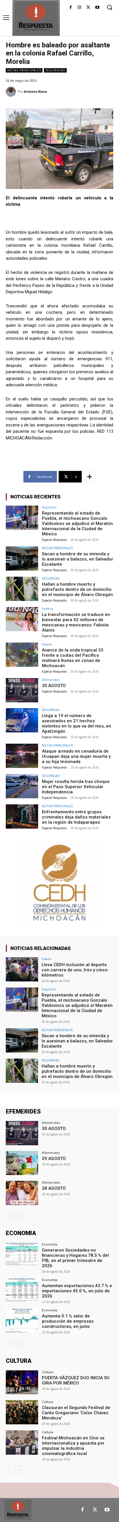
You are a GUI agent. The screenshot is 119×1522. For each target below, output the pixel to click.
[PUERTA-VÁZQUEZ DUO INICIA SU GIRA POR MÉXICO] (22, 1382)
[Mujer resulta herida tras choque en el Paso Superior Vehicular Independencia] (22, 786)
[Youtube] (97, 7)
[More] (89, 476)
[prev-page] (9, 1216)
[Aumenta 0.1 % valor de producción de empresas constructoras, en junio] (22, 1320)
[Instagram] (79, 7)
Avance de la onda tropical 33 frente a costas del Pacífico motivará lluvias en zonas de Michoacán (72, 657)
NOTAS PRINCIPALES (24, 70)
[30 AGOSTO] (22, 690)
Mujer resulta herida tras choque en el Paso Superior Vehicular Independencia (76, 787)
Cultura (47, 1371)
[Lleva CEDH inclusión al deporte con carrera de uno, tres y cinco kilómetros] (22, 969)
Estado (47, 644)
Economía (49, 1244)
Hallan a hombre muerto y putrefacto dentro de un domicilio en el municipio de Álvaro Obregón (77, 589)
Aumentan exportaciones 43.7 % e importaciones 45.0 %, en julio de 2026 (77, 1291)
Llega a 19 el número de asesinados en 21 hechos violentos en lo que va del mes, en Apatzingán (76, 723)
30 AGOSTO (54, 685)
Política (47, 608)
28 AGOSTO (54, 1188)
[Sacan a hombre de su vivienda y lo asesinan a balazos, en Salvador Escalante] (22, 558)
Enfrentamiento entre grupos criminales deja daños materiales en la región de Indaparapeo (76, 817)
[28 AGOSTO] (22, 1193)
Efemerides (51, 679)
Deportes (49, 507)
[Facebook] (70, 7)
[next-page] (18, 1216)
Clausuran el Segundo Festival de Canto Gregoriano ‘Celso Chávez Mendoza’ (76, 1413)
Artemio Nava (35, 91)
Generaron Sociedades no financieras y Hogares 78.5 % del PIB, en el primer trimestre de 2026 (75, 1258)
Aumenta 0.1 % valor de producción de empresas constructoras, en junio (68, 1321)
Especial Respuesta (54, 540)
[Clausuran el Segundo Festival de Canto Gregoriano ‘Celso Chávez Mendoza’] (22, 1412)
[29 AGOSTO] (22, 1163)
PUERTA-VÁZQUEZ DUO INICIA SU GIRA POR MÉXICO (75, 1380)
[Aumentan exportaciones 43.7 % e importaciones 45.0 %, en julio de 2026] (22, 1290)
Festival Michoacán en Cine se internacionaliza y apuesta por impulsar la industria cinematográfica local (73, 1445)
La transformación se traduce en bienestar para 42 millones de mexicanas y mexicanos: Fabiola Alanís (76, 622)
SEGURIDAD (55, 70)
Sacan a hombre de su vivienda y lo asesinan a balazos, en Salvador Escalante (77, 559)
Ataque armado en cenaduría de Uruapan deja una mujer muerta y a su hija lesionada (76, 756)
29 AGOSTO (54, 1158)
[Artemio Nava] (12, 92)
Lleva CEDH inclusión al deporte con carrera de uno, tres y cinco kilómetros (75, 970)
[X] (88, 7)
